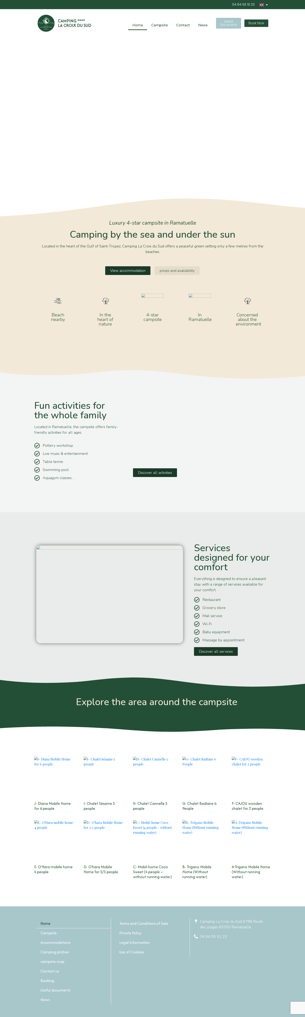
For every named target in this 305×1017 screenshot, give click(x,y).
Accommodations (55, 942)
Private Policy (130, 933)
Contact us (49, 971)
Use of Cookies (131, 952)
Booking (47, 980)
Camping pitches (54, 952)
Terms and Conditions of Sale (143, 923)
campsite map (52, 961)
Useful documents (55, 990)
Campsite (48, 933)
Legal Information (134, 942)
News (203, 25)
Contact (183, 25)
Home (137, 25)
